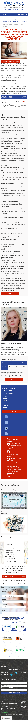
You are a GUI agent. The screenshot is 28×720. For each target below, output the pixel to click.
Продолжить (14, 411)
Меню (5, 14)
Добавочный (5, 604)
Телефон (4, 599)
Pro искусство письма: (7, 672)
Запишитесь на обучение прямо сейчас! (14, 576)
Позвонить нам (22, 14)
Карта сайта (4, 666)
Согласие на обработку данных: (10, 617)
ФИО (3, 594)
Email (3, 610)
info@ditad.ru (19, 582)
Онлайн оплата (5, 663)
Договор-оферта (18, 714)
